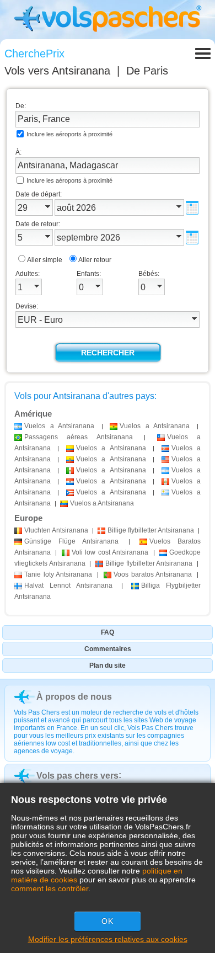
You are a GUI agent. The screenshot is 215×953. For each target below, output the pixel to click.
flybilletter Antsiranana (151, 530)
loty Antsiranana (58, 574)
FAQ (107, 632)
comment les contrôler (49, 888)
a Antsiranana (59, 426)
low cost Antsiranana (110, 552)
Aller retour (94, 260)
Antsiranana (56, 530)
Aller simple (44, 260)
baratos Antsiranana (153, 574)
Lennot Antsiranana (68, 585)
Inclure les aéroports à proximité (69, 134)
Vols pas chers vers (77, 775)
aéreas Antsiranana (78, 437)
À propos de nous (74, 696)
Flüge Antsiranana (71, 541)
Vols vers (57, 71)
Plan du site (107, 665)
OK (107, 921)
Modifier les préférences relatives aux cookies (107, 939)
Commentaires (107, 649)
